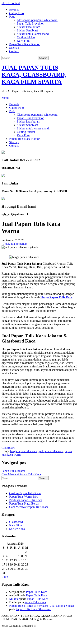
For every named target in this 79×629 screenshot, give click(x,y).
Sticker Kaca (17, 528)
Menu (5, 97)
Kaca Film (23, 40)
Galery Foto (16, 13)
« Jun (5, 577)
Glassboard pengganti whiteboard (37, 20)
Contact (14, 51)
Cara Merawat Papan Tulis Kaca (21, 474)
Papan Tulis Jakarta (13, 471)
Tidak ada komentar (15, 243)
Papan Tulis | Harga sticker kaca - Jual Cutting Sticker (41, 605)
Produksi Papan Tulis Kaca (25, 500)
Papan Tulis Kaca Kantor (24, 44)
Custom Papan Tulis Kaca (25, 493)
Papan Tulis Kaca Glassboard (33, 609)
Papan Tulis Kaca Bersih (24, 503)
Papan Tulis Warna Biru (23, 496)
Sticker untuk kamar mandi (33, 33)
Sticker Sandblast (27, 30)
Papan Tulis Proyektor (30, 23)
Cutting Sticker (26, 37)
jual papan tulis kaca (51, 451)
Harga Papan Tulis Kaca (56, 297)
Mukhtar (14, 598)
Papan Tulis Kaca (36, 592)
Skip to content (11, 3)
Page (12, 16)
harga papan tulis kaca (23, 451)
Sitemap (14, 47)
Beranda (14, 9)
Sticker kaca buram (28, 27)
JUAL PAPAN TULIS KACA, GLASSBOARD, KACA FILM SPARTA (34, 74)
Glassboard (8, 447)
